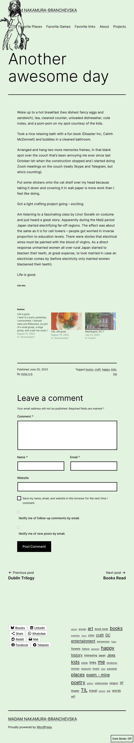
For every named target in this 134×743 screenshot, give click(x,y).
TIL (84, 690)
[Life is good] (34, 325)
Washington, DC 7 (94, 331)
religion (113, 683)
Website (23, 478)
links (92, 662)
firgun (113, 642)
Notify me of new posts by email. (42, 533)
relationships (101, 683)
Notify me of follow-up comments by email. (49, 518)
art (90, 628)
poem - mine (98, 674)
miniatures (112, 662)
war (108, 691)
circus (83, 636)
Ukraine (102, 691)
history (77, 655)
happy (106, 369)
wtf (73, 696)
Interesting (90, 655)
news (103, 669)
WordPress (44, 727)
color (91, 635)
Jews (111, 655)
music (95, 668)
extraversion (103, 641)
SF (122, 683)
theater (75, 690)
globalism (95, 649)
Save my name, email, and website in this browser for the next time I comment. (65, 500)
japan (102, 655)
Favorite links (85, 27)
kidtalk (84, 662)
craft (98, 369)
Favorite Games (58, 27)
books (89, 369)
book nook (101, 629)
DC (107, 635)
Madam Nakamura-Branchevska (42, 10)
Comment (25, 416)
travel (93, 690)
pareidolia (112, 668)
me (115, 374)
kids (113, 369)
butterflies (75, 636)
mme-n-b (27, 374)
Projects (119, 27)
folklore (86, 648)
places (78, 674)
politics (90, 683)
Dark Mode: (119, 738)
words (116, 690)
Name (22, 457)
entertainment (83, 641)
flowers (75, 648)
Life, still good (58, 331)
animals (82, 629)
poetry (78, 682)
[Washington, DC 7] (100, 321)
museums (86, 668)
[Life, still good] (66, 321)
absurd (74, 629)
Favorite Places (30, 27)
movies (75, 668)
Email (75, 457)
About (104, 27)
